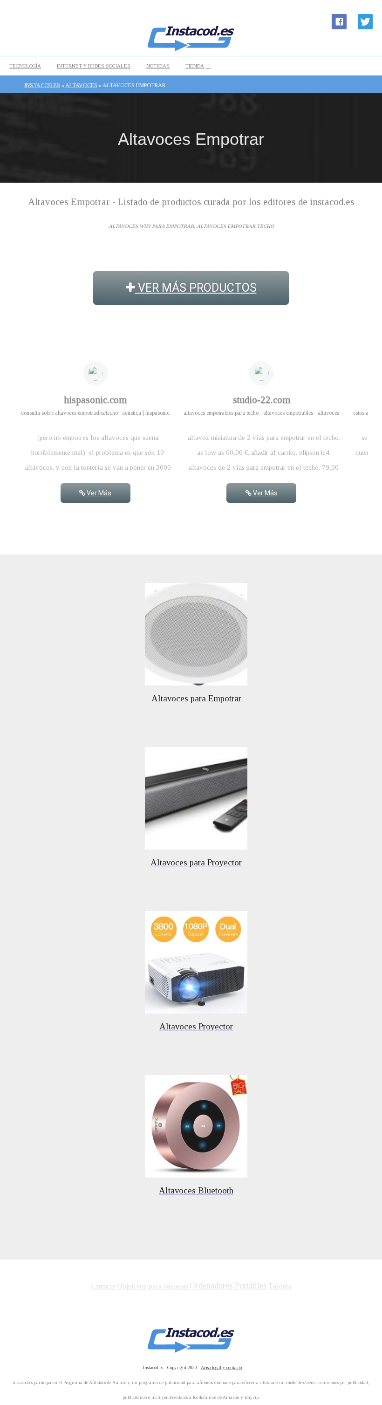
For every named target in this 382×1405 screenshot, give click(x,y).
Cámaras (103, 1286)
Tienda (194, 66)
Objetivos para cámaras (152, 1286)
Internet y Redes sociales (93, 66)
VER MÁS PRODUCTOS (196, 288)
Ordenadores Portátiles (228, 1285)
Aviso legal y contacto (221, 1367)
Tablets (280, 1286)
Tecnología (25, 66)
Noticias (158, 66)
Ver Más (98, 493)
